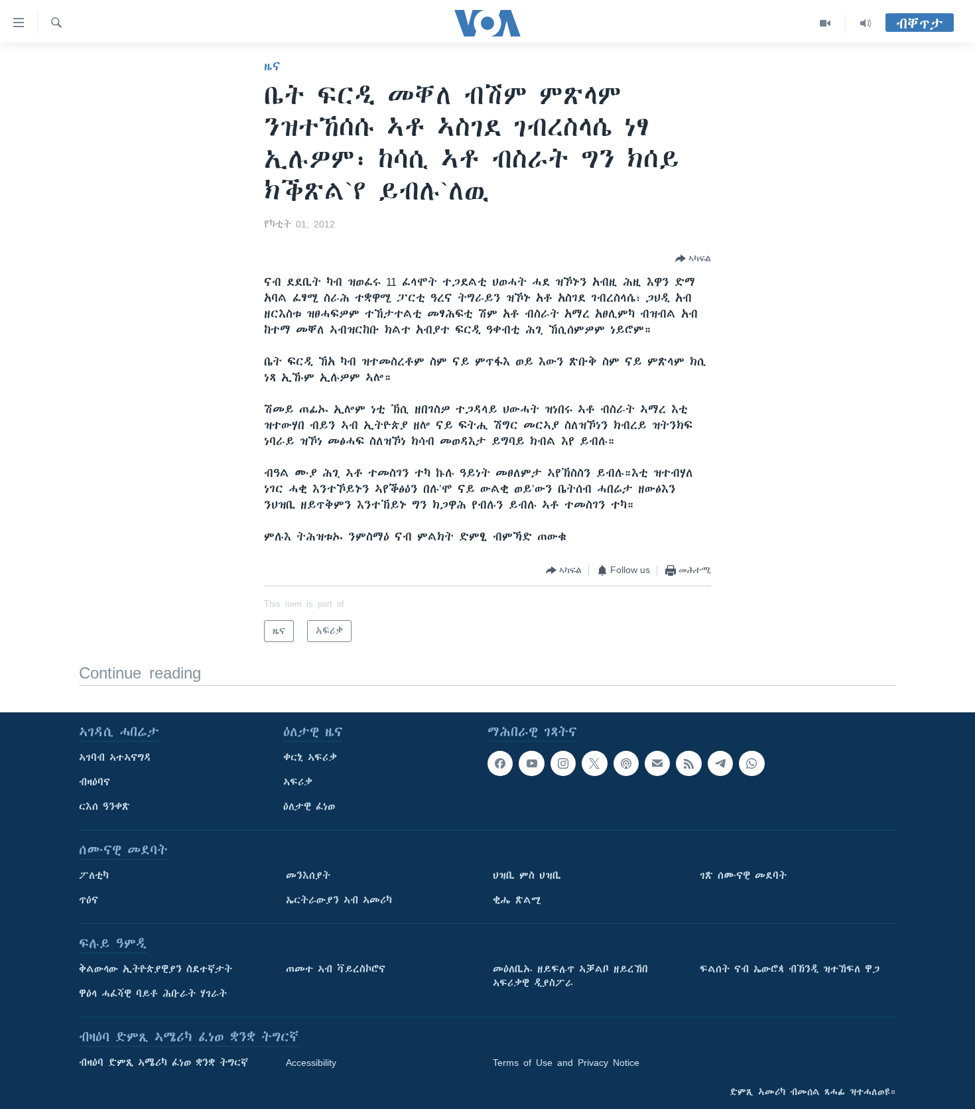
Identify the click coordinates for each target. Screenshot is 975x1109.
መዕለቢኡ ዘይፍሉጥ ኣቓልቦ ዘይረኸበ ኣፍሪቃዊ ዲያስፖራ (570, 976)
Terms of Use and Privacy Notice (566, 1063)
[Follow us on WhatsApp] (751, 763)
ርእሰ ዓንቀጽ (104, 807)
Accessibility (311, 1063)
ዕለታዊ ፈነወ (309, 807)
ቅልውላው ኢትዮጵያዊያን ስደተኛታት (155, 969)
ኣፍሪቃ (297, 782)
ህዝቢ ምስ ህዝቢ (527, 875)
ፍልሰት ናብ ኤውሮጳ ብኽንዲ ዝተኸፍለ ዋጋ (789, 969)
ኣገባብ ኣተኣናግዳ (115, 757)
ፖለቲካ (94, 875)
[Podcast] (626, 763)
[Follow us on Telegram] (720, 763)
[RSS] (688, 763)
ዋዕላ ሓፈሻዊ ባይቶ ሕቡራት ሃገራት (153, 994)
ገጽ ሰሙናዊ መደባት (743, 875)
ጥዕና (88, 900)
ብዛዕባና (94, 782)
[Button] (693, 259)
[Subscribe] (657, 763)
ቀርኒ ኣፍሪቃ (310, 757)
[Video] (825, 23)
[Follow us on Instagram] (563, 763)
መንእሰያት (308, 875)
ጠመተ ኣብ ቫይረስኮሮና (335, 969)
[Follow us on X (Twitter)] (594, 763)
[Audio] (865, 23)
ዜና (272, 66)
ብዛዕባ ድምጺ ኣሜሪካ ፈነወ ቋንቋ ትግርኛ (163, 1063)
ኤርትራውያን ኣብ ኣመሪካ (339, 900)
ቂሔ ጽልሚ (517, 900)
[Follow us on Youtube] (531, 763)
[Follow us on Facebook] (500, 763)
